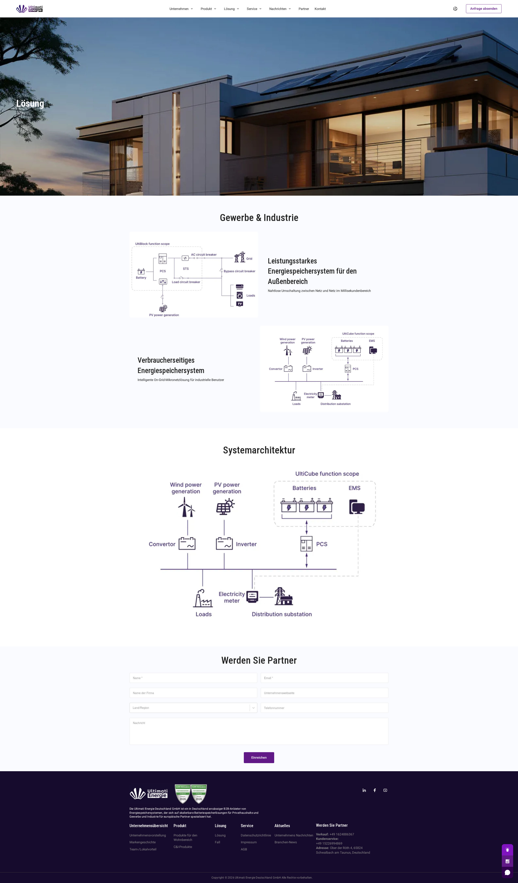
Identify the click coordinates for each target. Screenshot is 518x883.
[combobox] (133, 710)
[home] (29, 9)
